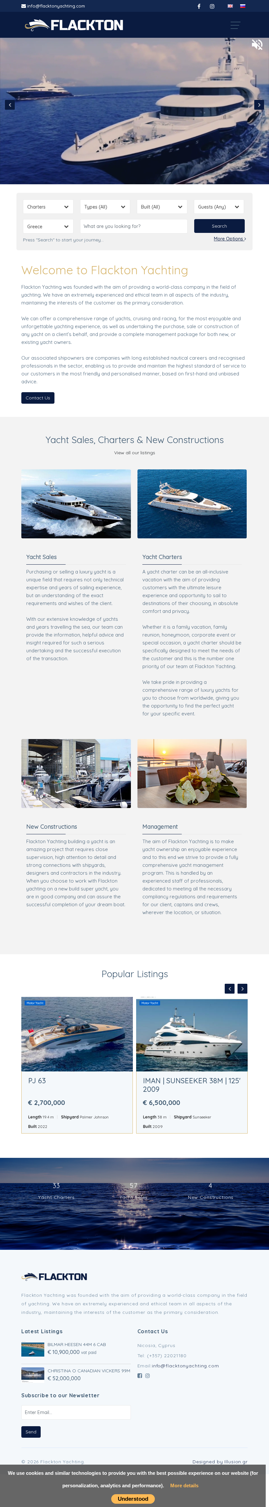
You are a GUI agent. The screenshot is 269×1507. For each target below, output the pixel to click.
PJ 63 (37, 1080)
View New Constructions (76, 768)
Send (31, 1432)
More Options (229, 239)
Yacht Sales (41, 557)
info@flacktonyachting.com (56, 6)
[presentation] (10, 105)
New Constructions (51, 826)
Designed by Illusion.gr (220, 1462)
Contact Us (38, 398)
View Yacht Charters (192, 498)
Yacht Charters (162, 557)
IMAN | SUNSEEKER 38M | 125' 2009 (191, 1085)
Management (191, 768)
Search (219, 226)
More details (184, 1485)
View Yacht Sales (76, 498)
